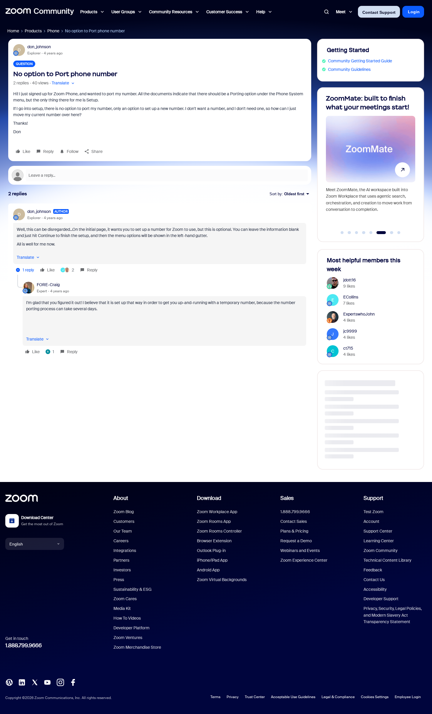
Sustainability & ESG (132, 589)
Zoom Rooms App (214, 521)
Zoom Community (381, 550)
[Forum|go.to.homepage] (39, 11)
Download (209, 498)
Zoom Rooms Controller (219, 531)
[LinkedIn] (22, 682)
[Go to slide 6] (378, 232)
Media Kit (122, 608)
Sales (287, 498)
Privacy (233, 697)
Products (33, 31)
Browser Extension (214, 540)
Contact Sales (293, 521)
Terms (215, 697)
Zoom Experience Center (303, 560)
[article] (159, 241)
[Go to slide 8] (398, 232)
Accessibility (375, 589)
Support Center (378, 531)
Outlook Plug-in (211, 550)
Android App (208, 570)
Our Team (122, 531)
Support (373, 498)
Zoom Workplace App (217, 511)
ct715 (348, 348)
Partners (121, 560)
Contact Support (379, 12)
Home (13, 31)
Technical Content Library (387, 560)
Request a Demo (296, 540)
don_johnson (39, 46)
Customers (123, 521)
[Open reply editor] (159, 175)
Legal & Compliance (338, 697)
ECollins (350, 297)
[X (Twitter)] (34, 682)
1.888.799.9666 (23, 645)
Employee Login (408, 697)
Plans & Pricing (294, 531)
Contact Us (374, 579)
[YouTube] (47, 682)
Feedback (373, 570)
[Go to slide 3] (356, 232)
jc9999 (350, 331)
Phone (53, 31)
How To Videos (127, 618)
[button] (64, 83)
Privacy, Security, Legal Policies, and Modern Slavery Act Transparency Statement (393, 615)
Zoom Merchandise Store (137, 647)
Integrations (124, 550)
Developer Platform (131, 627)
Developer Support (381, 598)
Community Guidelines (349, 69)
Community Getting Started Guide (360, 61)
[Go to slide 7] (388, 232)
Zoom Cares (125, 598)
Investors (122, 570)
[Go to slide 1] (342, 232)
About (120, 498)
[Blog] (9, 682)
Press (118, 579)
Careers (120, 540)
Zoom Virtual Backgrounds (222, 579)
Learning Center (379, 540)
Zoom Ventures (127, 637)
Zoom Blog (123, 511)
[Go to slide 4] (363, 232)
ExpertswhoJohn (359, 314)
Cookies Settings (375, 697)
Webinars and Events (300, 550)
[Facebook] (73, 682)
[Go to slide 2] (349, 232)
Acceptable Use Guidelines (293, 697)
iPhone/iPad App (212, 560)
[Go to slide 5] (371, 232)
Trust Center (255, 697)
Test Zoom (374, 511)
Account (371, 521)
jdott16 (349, 280)
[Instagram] (60, 682)
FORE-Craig (48, 284)
